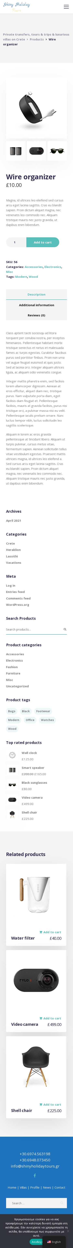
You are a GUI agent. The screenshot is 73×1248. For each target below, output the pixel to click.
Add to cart (43, 242)
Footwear (43, 711)
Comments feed (18, 598)
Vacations (13, 562)
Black (26, 711)
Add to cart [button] (52, 932)
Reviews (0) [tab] (36, 315)
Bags (11, 711)
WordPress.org (17, 605)
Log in (10, 585)
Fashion (12, 667)
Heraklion (13, 550)
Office (30, 720)
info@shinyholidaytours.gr (35, 1166)
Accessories (34, 267)
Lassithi (12, 556)
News (47, 1187)
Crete (10, 543)
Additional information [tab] (36, 305)
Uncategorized (17, 686)
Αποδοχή (37, 1242)
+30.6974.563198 (35, 1153)
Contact (60, 1187)
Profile (35, 1187)
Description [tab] (36, 294)
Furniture (13, 673)
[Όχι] (68, 1231)
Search (65, 629)
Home (12, 1187)
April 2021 (13, 520)
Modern (21, 277)
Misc (9, 272)
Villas (23, 1187)
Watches (47, 720)
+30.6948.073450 (35, 1160)
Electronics (52, 267)
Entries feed (15, 592)
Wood (33, 277)
